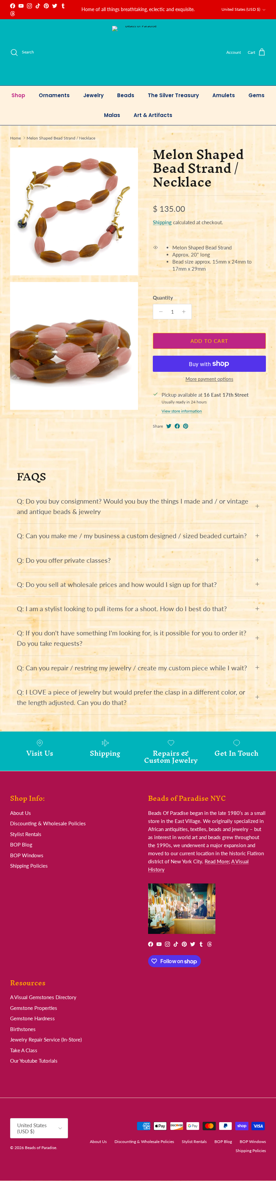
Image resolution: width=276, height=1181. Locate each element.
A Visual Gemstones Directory (43, 997)
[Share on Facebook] (177, 426)
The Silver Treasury (173, 95)
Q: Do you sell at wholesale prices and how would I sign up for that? (117, 584)
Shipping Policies (29, 866)
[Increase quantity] (186, 311)
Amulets (223, 95)
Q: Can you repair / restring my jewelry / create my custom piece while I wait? (132, 668)
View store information (182, 411)
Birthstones (23, 1029)
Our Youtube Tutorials (34, 1061)
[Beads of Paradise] (138, 52)
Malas (112, 115)
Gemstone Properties (33, 1008)
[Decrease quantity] (159, 311)
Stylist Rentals (25, 834)
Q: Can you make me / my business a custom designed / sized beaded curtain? (132, 536)
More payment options (209, 379)
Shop (18, 95)
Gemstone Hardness (32, 1018)
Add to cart (209, 341)
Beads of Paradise (40, 1147)
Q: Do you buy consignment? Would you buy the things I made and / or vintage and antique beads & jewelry (132, 506)
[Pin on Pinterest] (185, 426)
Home (15, 137)
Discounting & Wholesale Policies (48, 823)
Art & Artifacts (153, 115)
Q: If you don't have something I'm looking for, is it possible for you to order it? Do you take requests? (131, 638)
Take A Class (23, 1050)
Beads (125, 95)
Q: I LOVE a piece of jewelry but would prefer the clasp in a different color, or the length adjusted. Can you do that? (131, 697)
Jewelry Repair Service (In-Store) (46, 1039)
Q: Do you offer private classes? (64, 560)
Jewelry (93, 95)
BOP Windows (26, 855)
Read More (217, 861)
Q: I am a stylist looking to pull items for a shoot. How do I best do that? (122, 609)
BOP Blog (21, 844)
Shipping (162, 222)
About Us (20, 813)
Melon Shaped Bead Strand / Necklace (61, 137)
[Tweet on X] (168, 426)
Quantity (163, 297)
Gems (256, 95)
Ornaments (54, 95)
